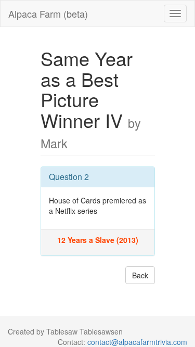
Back (140, 275)
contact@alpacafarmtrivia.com (137, 342)
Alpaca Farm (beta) (48, 13)
